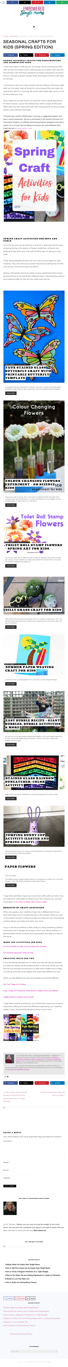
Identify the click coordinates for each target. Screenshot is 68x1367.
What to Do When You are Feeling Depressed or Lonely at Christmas (32, 1275)
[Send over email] (62, 2)
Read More (11, 393)
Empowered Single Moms (34, 11)
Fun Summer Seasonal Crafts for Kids (18, 953)
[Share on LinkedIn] (50, 2)
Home (5, 36)
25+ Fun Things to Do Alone (14, 984)
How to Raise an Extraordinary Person (20, 1282)
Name (6, 1162)
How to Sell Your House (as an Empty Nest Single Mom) (27, 1268)
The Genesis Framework (43, 1361)
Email (6, 1170)
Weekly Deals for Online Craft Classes (18, 997)
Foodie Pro (31, 1361)
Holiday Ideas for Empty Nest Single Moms (22, 1264)
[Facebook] (5, 1077)
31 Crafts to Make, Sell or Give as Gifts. (31, 902)
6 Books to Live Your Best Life (17, 1279)
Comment (8, 1141)
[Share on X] (25, 2)
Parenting (14, 36)
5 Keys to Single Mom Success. (20, 1069)
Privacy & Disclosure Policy (21, 1334)
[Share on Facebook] (13, 2)
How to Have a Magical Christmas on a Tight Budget (26, 1271)
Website (6, 1178)
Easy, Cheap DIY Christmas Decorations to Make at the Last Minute (30, 991)
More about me (40, 1230)
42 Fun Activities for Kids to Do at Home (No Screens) (25, 946)
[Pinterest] (7, 1077)
